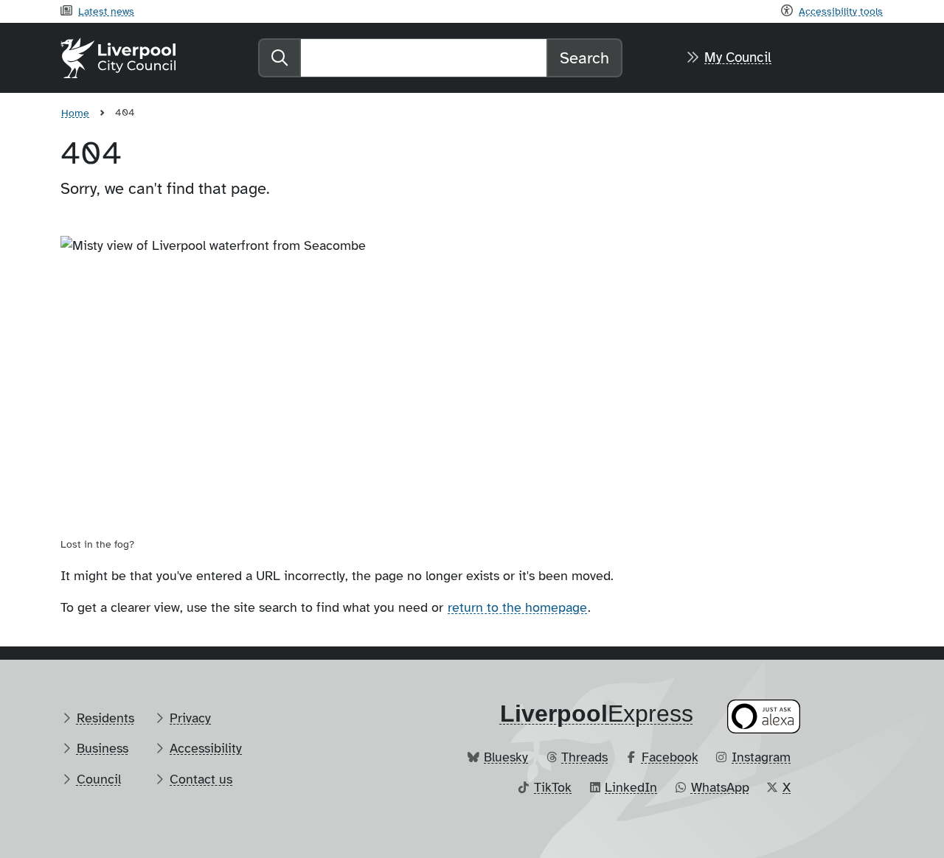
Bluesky (506, 757)
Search (584, 58)
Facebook (670, 757)
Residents (105, 718)
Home (75, 112)
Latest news (106, 11)
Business (102, 748)
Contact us (201, 779)
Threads (584, 757)
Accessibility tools (841, 11)
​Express (596, 713)
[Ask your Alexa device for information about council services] (764, 716)
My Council (737, 57)
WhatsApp (720, 787)
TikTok (553, 787)
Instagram (761, 757)
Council (99, 779)
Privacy (190, 718)
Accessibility (206, 748)
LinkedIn (631, 787)
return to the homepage (517, 607)
